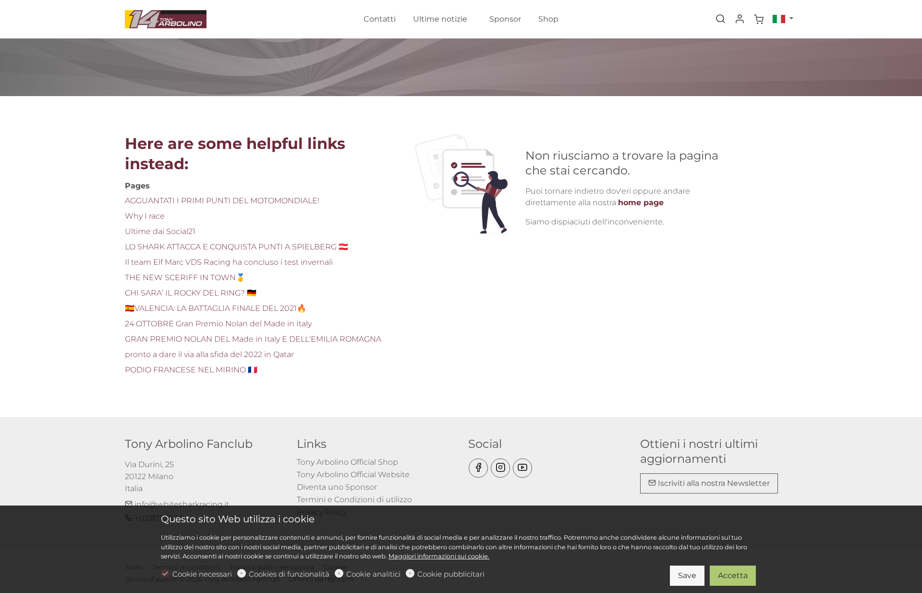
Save (687, 575)
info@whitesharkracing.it (181, 504)
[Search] (720, 19)
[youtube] (522, 468)
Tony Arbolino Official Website (353, 474)
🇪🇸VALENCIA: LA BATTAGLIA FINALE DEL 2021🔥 (215, 308)
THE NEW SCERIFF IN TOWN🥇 (185, 277)
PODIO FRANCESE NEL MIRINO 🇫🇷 (191, 369)
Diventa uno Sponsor (337, 487)
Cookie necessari (202, 574)
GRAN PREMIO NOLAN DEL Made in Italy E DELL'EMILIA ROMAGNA (253, 339)
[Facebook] (478, 468)
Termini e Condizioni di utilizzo (354, 499)
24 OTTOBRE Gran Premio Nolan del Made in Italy (218, 323)
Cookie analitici (373, 574)
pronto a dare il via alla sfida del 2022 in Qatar (209, 354)
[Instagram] (500, 468)
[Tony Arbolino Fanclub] (165, 18)
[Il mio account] (739, 19)
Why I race (145, 216)
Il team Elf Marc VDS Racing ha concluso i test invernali (229, 262)
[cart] (758, 19)
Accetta (733, 575)
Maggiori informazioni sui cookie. (438, 556)
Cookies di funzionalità (289, 574)
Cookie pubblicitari (451, 574)
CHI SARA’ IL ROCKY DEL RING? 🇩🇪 (190, 292)
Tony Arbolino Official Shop (347, 462)
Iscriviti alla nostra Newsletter (713, 483)
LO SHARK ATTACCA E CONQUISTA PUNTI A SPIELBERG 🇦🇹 (236, 246)
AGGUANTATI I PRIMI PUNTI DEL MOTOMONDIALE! (222, 200)
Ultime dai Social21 (160, 231)
